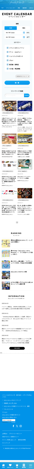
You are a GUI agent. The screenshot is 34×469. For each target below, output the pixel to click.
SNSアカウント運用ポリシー (10, 436)
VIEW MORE (17, 348)
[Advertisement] (17, 372)
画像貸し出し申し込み (10, 403)
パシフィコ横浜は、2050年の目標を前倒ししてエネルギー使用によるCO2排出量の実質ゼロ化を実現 (16, 306)
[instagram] (20, 426)
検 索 (17, 83)
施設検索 (25, 7)
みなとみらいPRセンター (9, 417)
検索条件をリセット (22, 76)
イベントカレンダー (10, 7)
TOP (2, 7)
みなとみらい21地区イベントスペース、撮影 (17, 406)
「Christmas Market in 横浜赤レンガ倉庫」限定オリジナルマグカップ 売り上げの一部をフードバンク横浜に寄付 (16, 317)
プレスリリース (8, 409)
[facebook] (13, 426)
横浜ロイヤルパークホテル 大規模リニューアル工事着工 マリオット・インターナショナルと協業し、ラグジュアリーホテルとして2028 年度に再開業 (16, 339)
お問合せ (4, 433)
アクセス (4, 412)
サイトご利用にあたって (9, 440)
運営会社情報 (22, 440)
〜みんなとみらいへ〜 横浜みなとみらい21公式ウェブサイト (17, 2)
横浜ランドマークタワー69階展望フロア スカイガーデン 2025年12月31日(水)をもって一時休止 (17, 328)
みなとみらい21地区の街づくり (11, 415)
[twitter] (17, 426)
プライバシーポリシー (15, 433)
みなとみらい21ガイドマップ (12, 400)
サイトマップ (6, 443)
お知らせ (31, 7)
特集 (19, 7)
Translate (13, 422)
